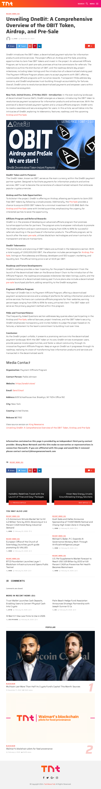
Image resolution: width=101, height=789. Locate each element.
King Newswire (36, 424)
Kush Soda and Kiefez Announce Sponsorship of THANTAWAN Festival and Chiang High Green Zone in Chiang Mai (72, 522)
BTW (10, 610)
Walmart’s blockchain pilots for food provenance (29, 748)
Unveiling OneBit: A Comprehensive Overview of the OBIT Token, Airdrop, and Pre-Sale (48, 427)
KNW (15, 38)
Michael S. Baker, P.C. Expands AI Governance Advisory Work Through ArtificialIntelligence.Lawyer (70, 541)
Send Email (18, 390)
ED (56, 610)
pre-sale (32, 235)
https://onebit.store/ (25, 383)
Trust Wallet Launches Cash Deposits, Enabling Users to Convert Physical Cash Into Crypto (25, 603)
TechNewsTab (49, 784)
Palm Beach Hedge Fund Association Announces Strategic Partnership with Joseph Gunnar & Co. (71, 603)
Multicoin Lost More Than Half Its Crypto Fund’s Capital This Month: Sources (43, 686)
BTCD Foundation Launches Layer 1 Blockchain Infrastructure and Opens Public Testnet (27, 564)
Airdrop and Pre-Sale (16, 208)
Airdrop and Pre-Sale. (16, 114)
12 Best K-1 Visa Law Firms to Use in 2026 (25, 616)
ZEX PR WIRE (13, 619)
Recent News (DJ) (13, 14)
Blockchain (10, 684)
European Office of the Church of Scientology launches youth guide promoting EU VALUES (22, 544)
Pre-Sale (73, 201)
